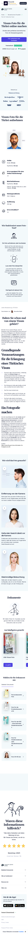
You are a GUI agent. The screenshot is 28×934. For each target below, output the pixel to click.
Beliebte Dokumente (7, 684)
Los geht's (8, 665)
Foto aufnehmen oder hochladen (14, 39)
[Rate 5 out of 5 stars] (23, 846)
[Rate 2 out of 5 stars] (9, 846)
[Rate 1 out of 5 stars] (4, 846)
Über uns (4, 888)
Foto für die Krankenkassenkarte (16, 709)
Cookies (21, 931)
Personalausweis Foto (16, 695)
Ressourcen (4, 882)
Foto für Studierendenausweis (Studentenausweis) (16, 741)
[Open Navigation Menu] (26, 9)
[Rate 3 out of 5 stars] (14, 846)
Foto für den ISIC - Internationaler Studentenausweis (16, 724)
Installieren (23, 3)
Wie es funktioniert (6, 876)
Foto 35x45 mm (16, 757)
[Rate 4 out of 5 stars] (18, 846)
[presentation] (14, 470)
